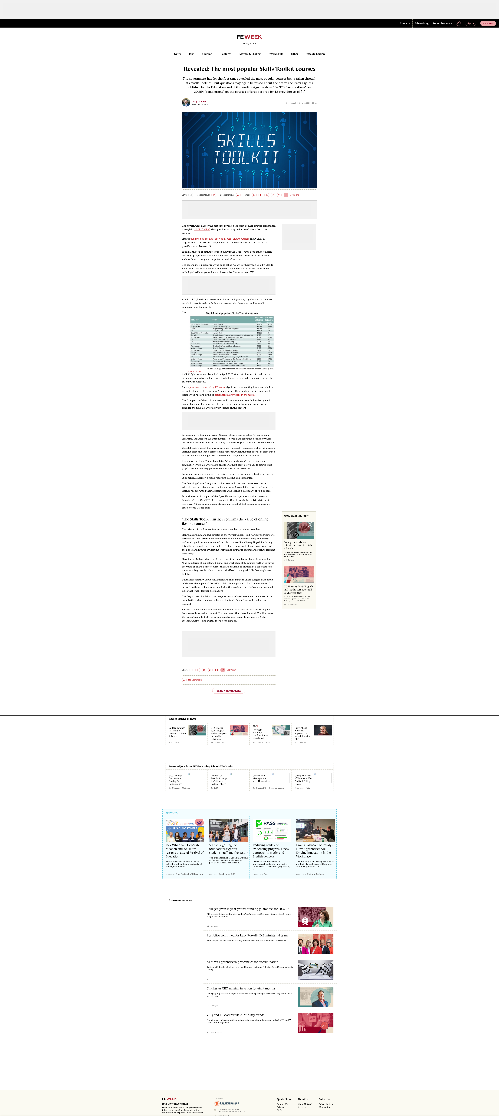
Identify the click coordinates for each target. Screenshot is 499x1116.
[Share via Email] (279, 195)
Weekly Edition (315, 53)
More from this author (200, 104)
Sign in (470, 23)
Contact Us (282, 1104)
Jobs (191, 53)
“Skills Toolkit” (202, 229)
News (177, 53)
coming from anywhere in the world (235, 395)
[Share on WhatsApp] (254, 195)
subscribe (488, 23)
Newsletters (325, 1107)
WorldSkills (276, 53)
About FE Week (305, 1104)
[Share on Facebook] (260, 195)
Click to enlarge (194, 371)
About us (405, 23)
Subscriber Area (442, 23)
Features (226, 53)
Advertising (422, 23)
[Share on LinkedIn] (273, 195)
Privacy (280, 1107)
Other (294, 53)
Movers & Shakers (250, 53)
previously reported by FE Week (207, 387)
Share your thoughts (229, 690)
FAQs (279, 1110)
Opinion (207, 53)
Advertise (302, 1107)
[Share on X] (266, 195)
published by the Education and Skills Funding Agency (220, 238)
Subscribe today (327, 1104)
